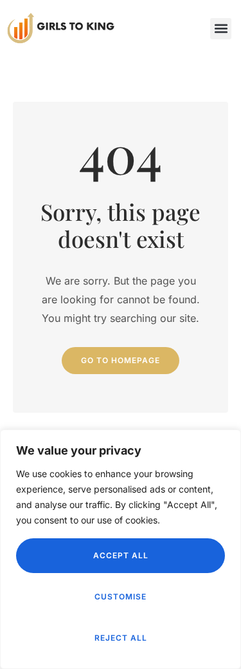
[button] (220, 28)
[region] (120, 549)
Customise (120, 596)
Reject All (120, 638)
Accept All (120, 555)
